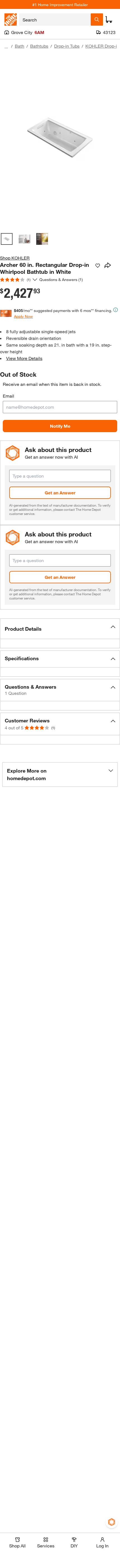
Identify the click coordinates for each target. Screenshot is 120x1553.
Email (8, 395)
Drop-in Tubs (67, 46)
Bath (19, 46)
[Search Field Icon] (97, 19)
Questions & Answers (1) (61, 279)
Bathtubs (39, 46)
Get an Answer (60, 492)
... (6, 46)
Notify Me (60, 426)
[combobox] (54, 19)
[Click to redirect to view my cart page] (108, 19)
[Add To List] (97, 265)
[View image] (7, 239)
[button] (60, 628)
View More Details (24, 358)
